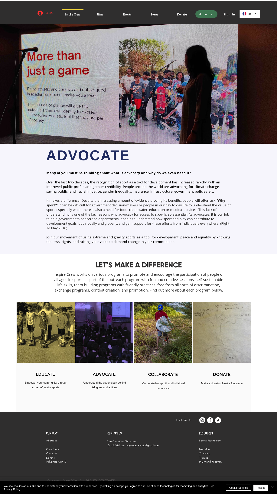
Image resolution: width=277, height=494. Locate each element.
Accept (261, 487)
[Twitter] (218, 420)
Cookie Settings (238, 487)
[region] (45, 357)
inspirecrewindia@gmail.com (142, 445)
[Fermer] (272, 487)
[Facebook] (210, 420)
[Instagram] (202, 420)
